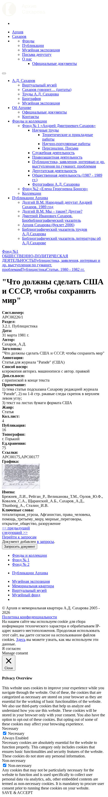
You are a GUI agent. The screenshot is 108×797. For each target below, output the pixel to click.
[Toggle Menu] (4, 73)
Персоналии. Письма (60, 148)
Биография (31, 98)
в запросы (45, 541)
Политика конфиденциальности (29, 617)
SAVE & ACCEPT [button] (17, 792)
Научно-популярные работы (66, 144)
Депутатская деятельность (54, 171)
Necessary (16, 733)
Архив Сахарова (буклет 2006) (48, 225)
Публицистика (33, 269)
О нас (27, 59)
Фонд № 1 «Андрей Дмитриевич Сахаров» (59, 126)
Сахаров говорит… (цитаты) (46, 89)
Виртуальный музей (39, 85)
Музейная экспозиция (41, 50)
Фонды (28, 41)
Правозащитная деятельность (57, 157)
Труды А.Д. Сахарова (40, 94)
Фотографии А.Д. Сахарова (56, 184)
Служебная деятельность (53, 153)
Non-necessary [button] (14, 760)
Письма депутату (36, 54)
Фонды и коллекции (29, 121)
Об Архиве (21, 107)
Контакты (30, 117)
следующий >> (15, 532)
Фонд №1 (10, 251)
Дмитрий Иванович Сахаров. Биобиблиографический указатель (51, 218)
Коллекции (31, 193)
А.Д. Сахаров (23, 80)
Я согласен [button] (11, 648)
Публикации (33, 45)
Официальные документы (54, 63)
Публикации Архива (30, 198)
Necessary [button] (10, 728)
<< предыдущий (16, 528)
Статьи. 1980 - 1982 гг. (65, 269)
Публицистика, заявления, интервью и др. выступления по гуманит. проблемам (68, 164)
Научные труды (45, 130)
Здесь (20, 639)
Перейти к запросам (19, 537)
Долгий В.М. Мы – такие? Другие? (52, 211)
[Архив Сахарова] (23, 15)
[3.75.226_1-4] (21, 487)
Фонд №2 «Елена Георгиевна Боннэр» (55, 189)
